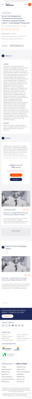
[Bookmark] (10, 29)
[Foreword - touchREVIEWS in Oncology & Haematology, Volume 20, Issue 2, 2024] (16, 264)
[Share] (3, 29)
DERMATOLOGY (21, 367)
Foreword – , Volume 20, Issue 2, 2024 (15, 214)
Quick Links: (5, 46)
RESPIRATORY (21, 377)
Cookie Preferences (7, 340)
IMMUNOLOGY (6, 372)
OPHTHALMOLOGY (7, 377)
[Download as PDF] (17, 29)
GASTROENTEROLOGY (8, 379)
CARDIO (4, 367)
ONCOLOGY (20, 374)
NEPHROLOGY (6, 381)
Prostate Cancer (6, 13)
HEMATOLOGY (21, 369)
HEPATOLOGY (21, 379)
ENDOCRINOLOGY (7, 369)
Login (25, 4)
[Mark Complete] (6, 29)
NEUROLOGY (5, 374)
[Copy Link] (13, 29)
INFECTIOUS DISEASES (23, 372)
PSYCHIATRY (20, 381)
